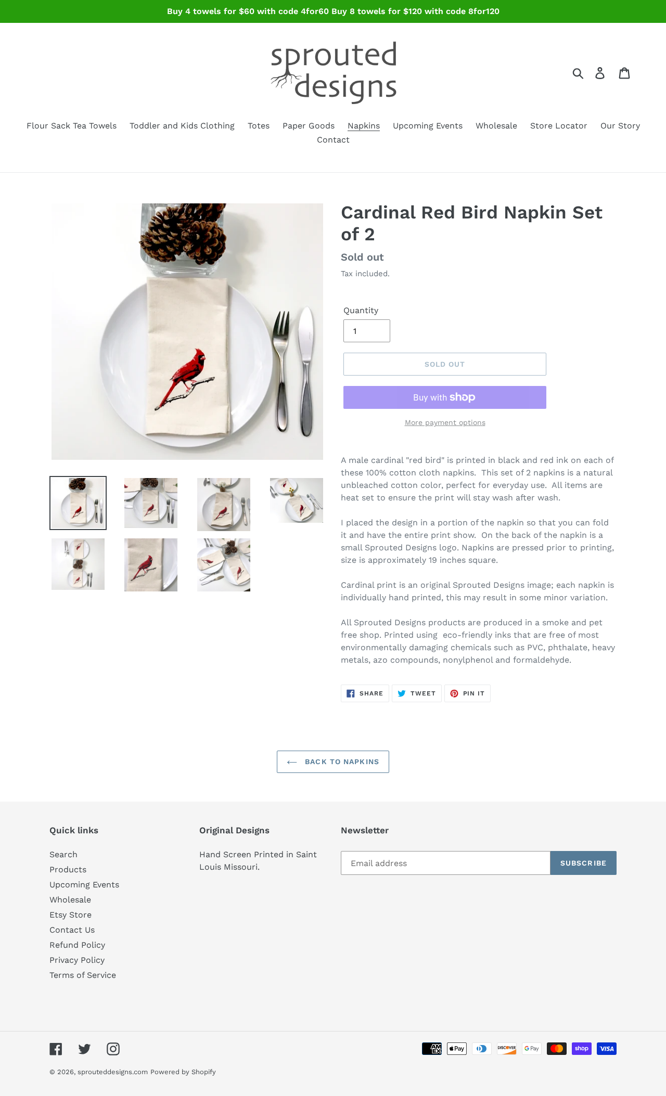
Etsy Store (70, 915)
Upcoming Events (84, 884)
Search (63, 854)
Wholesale (70, 900)
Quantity (360, 310)
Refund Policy (77, 945)
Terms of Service (82, 975)
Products (67, 869)
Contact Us (72, 930)
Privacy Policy (77, 960)
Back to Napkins (340, 761)
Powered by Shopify (183, 1072)
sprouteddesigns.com (113, 1072)
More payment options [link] (445, 422)
